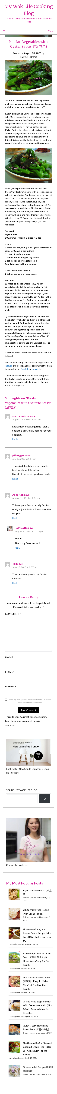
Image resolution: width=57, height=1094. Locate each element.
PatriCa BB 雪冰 (28, 56)
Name (9, 657)
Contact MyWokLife (17, 865)
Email (9, 671)
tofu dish (36, 369)
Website (10, 686)
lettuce (8, 365)
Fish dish (24, 369)
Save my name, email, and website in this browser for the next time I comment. (30, 701)
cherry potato (20, 415)
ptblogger (18, 455)
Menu (51, 30)
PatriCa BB (21, 527)
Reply (15, 439)
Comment (13, 613)
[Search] (44, 798)
